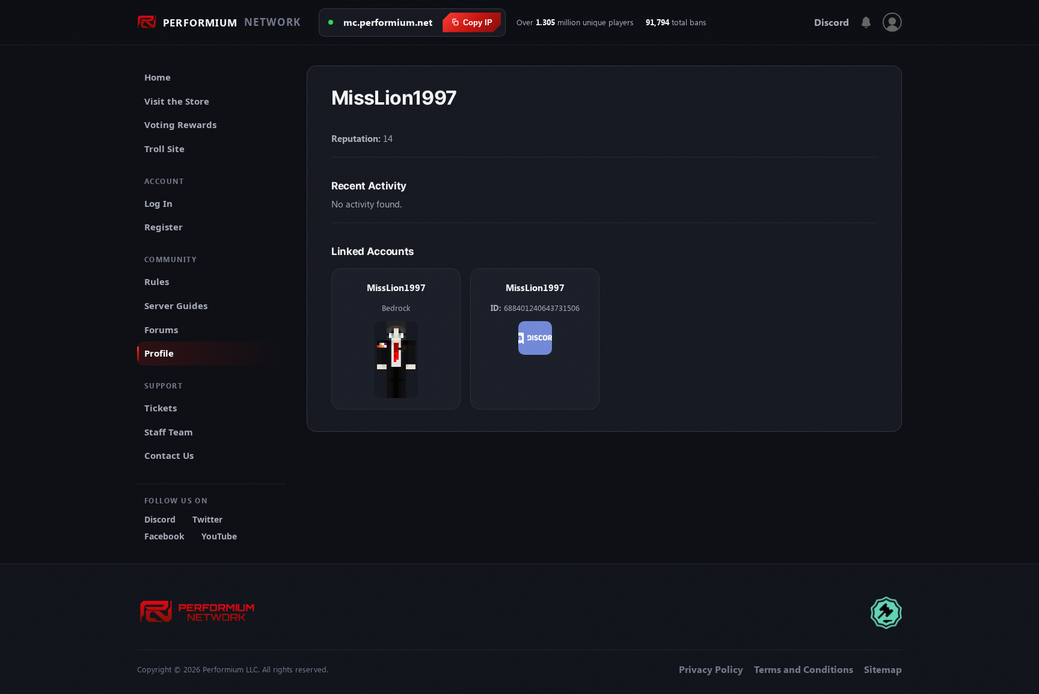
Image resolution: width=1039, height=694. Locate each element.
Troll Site (164, 149)
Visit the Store (176, 101)
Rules (156, 281)
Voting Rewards (180, 124)
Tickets (160, 408)
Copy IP (477, 22)
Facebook (164, 536)
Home (157, 77)
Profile (159, 353)
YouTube (219, 536)
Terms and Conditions (803, 669)
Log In (158, 203)
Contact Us (169, 455)
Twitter (207, 519)
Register (163, 227)
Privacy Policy (711, 669)
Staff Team (168, 432)
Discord (831, 22)
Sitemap (883, 669)
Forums (161, 330)
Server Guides (175, 305)
